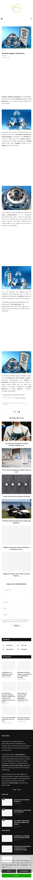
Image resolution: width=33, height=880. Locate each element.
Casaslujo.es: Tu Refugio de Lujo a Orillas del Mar (7, 674)
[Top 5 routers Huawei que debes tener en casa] (16, 457)
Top (3, 50)
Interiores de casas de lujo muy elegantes (22, 811)
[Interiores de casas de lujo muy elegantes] (7, 812)
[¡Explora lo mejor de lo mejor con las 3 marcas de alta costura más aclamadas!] (16, 561)
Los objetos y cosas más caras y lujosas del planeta (14, 403)
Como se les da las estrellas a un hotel (16, 496)
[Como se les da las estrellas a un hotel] (16, 484)
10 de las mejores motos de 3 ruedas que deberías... (16, 522)
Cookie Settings (24, 871)
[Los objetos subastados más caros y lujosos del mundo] (7, 823)
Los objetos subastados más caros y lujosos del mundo (21, 822)
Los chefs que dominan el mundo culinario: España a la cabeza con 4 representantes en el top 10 (8, 697)
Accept (16, 875)
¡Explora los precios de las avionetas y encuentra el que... (16, 548)
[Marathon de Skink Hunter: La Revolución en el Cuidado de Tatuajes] (24, 665)
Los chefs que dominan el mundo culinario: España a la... (16, 444)
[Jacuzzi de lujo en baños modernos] (7, 802)
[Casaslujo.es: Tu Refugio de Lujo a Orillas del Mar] (9, 665)
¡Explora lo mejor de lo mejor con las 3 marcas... (16, 575)
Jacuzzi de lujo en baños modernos (21, 800)
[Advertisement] (16, 77)
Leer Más (8, 867)
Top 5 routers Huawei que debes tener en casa (16, 471)
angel (4, 55)
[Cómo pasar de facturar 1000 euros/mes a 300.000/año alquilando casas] (24, 686)
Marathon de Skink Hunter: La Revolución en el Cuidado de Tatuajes (24, 675)
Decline (9, 871)
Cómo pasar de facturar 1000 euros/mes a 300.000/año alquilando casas (22, 696)
